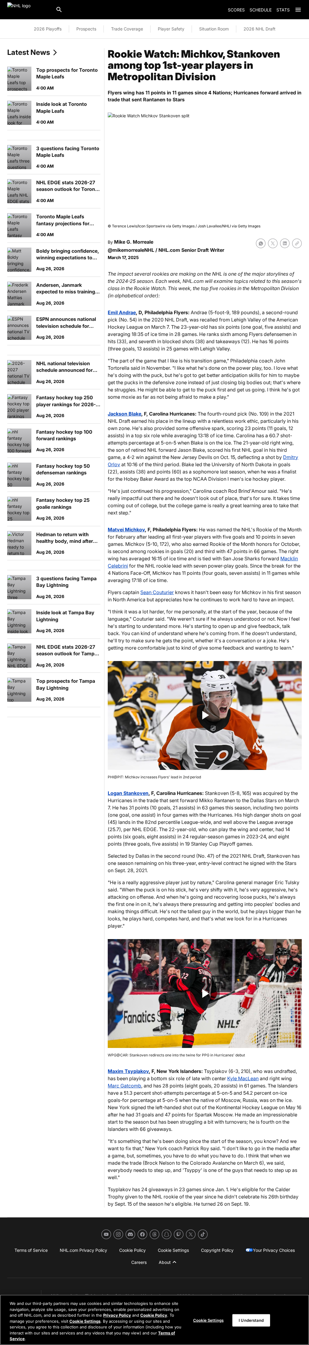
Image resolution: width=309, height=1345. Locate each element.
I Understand (251, 1320)
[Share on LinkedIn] (285, 243)
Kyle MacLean (243, 1078)
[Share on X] (273, 243)
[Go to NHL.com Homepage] (29, 9)
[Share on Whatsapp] (261, 243)
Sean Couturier (157, 592)
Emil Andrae (122, 312)
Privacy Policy (117, 1315)
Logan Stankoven (128, 793)
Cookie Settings (84, 1321)
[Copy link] (297, 243)
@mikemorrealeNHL (131, 250)
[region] (154, 1320)
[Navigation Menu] (298, 9)
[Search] (59, 9)
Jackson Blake (124, 414)
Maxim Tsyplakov (128, 1071)
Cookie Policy (153, 1315)
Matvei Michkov (126, 530)
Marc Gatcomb (124, 1086)
